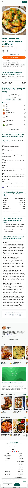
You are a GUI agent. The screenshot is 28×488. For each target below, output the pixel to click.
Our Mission (7, 458)
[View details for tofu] (3, 105)
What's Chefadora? (7, 455)
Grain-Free (14, 66)
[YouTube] (17, 451)
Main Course (5, 62)
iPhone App (21, 469)
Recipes (20, 466)
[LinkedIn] (15, 451)
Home (21, 455)
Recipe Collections (20, 461)
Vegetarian (13, 62)
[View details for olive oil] (3, 109)
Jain (17, 62)
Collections (21, 459)
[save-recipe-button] (3, 51)
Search (20, 456)
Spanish (4, 60)
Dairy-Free (17, 64)
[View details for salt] (3, 117)
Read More (9, 334)
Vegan (9, 62)
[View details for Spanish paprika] (3, 113)
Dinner (19, 60)
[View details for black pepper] (3, 121)
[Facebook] (11, 451)
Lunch (15, 60)
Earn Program (7, 474)
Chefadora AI (7, 456)
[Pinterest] (13, 451)
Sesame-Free (19, 66)
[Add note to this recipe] (3, 140)
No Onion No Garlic (6, 64)
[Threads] (18, 451)
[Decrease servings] (7, 95)
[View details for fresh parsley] (3, 125)
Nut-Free (4, 66)
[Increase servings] (20, 95)
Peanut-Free (9, 66)
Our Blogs (21, 458)
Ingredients (21, 464)
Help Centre (7, 459)
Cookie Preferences (18, 477)
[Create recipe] (17, 2)
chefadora (14, 442)
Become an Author (7, 472)
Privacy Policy (20, 474)
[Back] (2, 2)
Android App (20, 467)
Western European (10, 60)
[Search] (20, 2)
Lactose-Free (23, 64)
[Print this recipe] (7, 140)
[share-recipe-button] (7, 51)
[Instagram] (9, 451)
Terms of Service (21, 472)
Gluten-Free (12, 64)
